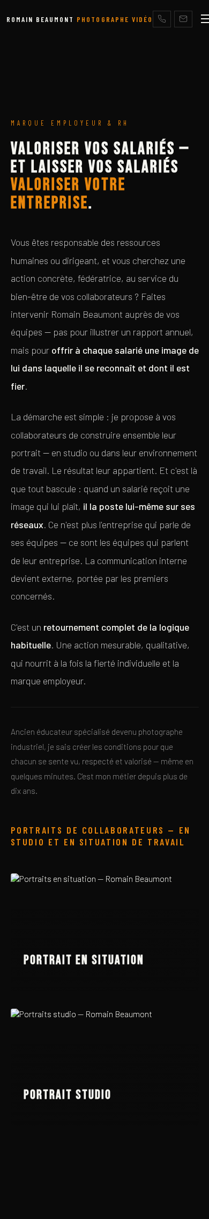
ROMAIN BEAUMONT (79, 19)
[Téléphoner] (162, 19)
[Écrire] (183, 19)
